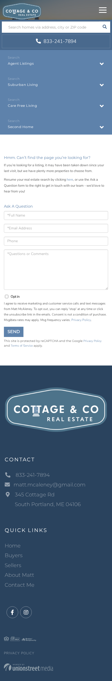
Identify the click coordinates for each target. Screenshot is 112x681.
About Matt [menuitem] (19, 575)
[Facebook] (12, 612)
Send (14, 331)
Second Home (21, 127)
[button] (104, 27)
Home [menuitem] (13, 545)
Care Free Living (22, 105)
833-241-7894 (59, 41)
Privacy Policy (81, 320)
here (70, 179)
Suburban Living (23, 84)
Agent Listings (21, 63)
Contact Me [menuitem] (19, 585)
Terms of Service (22, 346)
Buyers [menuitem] (14, 555)
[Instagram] (26, 612)
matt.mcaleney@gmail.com (49, 484)
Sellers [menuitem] (13, 565)
